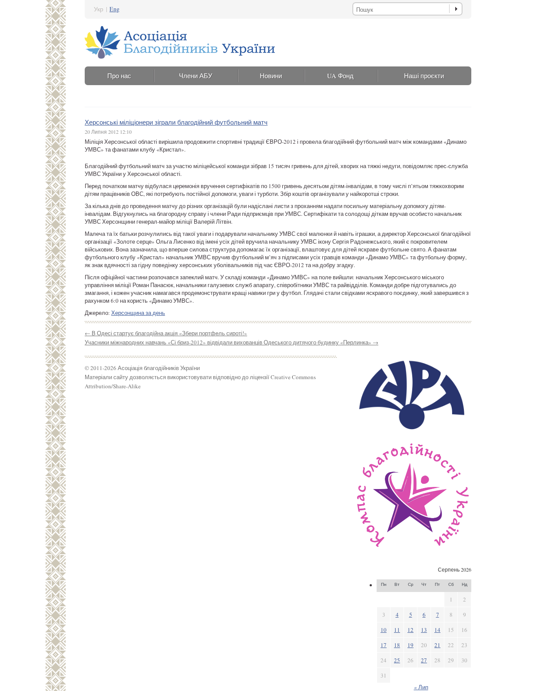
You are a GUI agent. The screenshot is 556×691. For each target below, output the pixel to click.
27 (424, 660)
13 (424, 630)
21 (437, 645)
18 (397, 645)
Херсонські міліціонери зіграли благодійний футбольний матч (176, 122)
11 (397, 630)
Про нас (119, 75)
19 (410, 645)
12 (410, 630)
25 (397, 660)
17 (384, 645)
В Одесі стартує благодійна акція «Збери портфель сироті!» (166, 333)
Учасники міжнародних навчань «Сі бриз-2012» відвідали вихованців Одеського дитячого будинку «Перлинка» (231, 342)
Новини (271, 75)
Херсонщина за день (138, 313)
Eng (114, 9)
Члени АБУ (195, 75)
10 (384, 630)
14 (437, 630)
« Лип (421, 687)
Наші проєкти (424, 75)
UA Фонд (340, 75)
